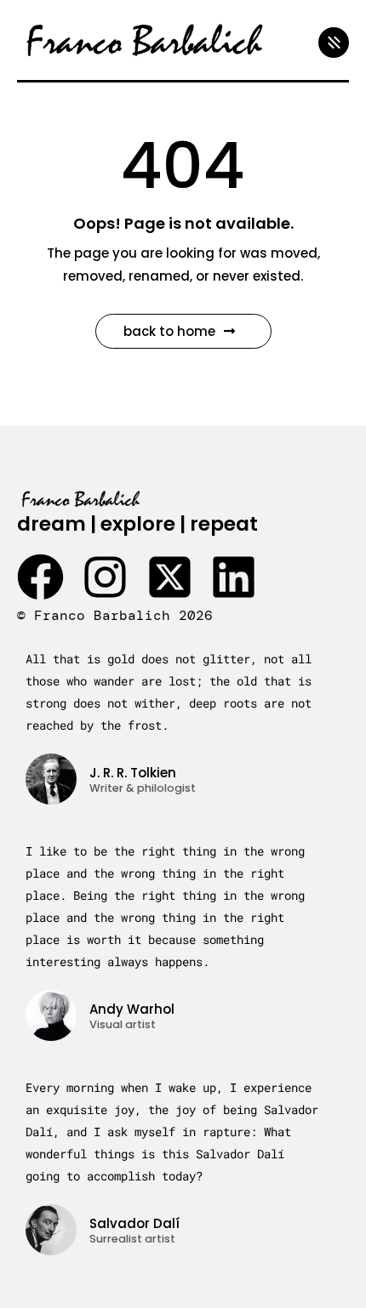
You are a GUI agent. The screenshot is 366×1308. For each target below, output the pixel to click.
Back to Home (169, 331)
